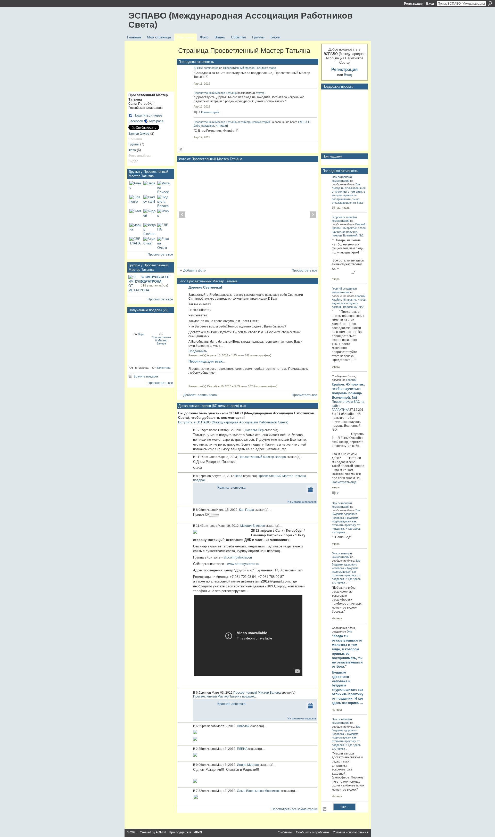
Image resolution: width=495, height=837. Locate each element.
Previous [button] (182, 214)
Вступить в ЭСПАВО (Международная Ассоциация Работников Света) (233, 422)
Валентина (163, 367)
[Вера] (149, 187)
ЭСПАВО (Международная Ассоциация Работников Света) (240, 20)
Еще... (345, 806)
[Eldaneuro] (135, 201)
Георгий (337, 217)
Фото (132, 150)
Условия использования (350, 832)
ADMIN (161, 832)
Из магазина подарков (302, 501)
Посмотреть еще (344, 482)
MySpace (156, 121)
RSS (180, 149)
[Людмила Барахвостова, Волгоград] (163, 201)
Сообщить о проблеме (312, 832)
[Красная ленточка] (139, 322)
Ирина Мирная (248, 765)
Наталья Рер (254, 430)
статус (260, 92)
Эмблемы (285, 832)
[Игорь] (163, 215)
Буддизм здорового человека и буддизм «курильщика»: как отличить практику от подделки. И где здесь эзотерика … (347, 687)
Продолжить (197, 351)
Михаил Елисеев (252, 526)
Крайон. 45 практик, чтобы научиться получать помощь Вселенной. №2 (349, 231)
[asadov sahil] (149, 201)
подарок (199, 480)
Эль (334, 176)
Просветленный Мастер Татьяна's (245, 67)
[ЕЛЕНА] (163, 229)
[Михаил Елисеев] (163, 187)
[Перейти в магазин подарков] (310, 489)
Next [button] (313, 214)
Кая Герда (246, 510)
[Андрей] (149, 215)
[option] (247, 214)
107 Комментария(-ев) (262, 386)
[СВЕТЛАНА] (135, 243)
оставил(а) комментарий (253, 122)
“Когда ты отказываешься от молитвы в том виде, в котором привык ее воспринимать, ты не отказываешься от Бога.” (349, 195)
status (273, 67)
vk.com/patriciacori (238, 557)
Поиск (490, 3)
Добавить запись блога (200, 395)
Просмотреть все (160, 254)
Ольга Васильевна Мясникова (258, 791)
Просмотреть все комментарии (294, 809)
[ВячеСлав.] (149, 243)
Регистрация (413, 3)
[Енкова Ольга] (163, 243)
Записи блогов (138, 133)
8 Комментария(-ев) (258, 355)
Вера (141, 334)
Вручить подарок (146, 376)
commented (211, 67)
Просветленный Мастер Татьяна (215, 92)
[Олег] (135, 215)
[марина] (135, 229)
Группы (133, 144)
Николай (243, 726)
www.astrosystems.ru (243, 564)
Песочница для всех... (206, 361)
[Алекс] (135, 187)
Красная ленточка (231, 487)
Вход (430, 3)
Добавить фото (194, 270)
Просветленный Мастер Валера (161, 340)
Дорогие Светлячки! (205, 287)
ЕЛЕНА (198, 67)
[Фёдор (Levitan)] (149, 229)
